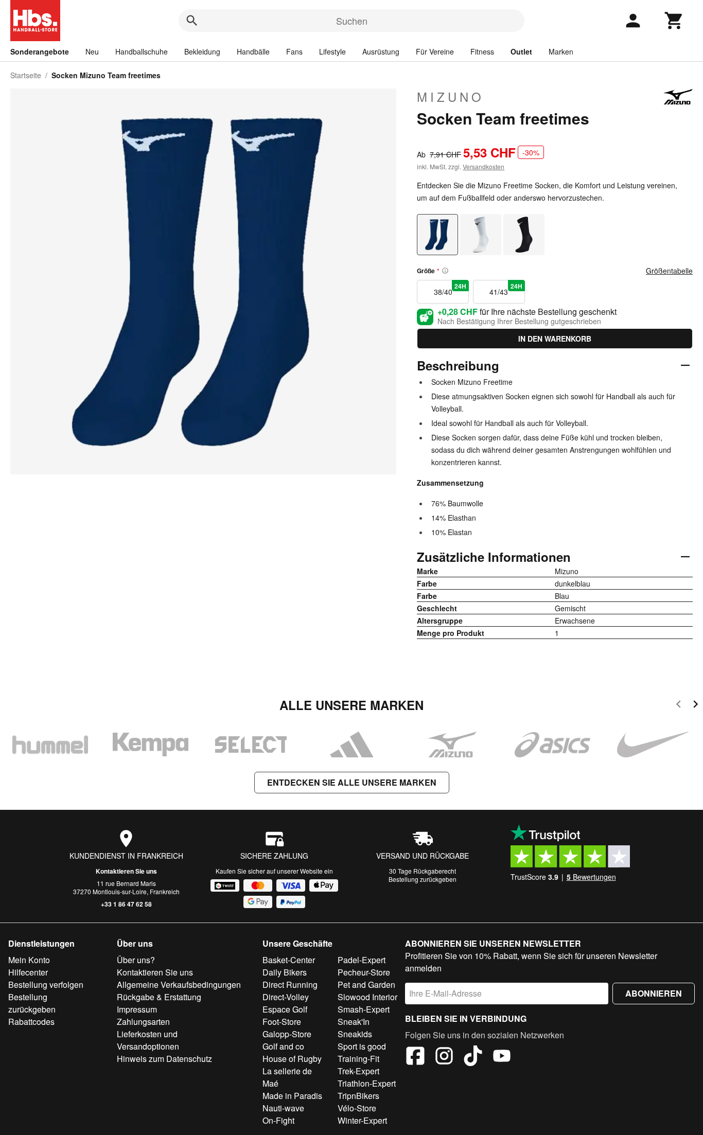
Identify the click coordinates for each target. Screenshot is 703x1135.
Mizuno (450, 96)
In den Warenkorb (554, 338)
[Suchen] (192, 20)
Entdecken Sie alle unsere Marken (351, 782)
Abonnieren (653, 993)
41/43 (505, 289)
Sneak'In (354, 1021)
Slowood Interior (367, 997)
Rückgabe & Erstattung (159, 997)
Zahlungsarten (143, 1021)
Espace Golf (284, 1009)
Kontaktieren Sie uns (126, 871)
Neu (92, 51)
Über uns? (136, 960)
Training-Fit (358, 1059)
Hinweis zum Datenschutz (164, 1059)
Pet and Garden (366, 984)
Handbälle (253, 51)
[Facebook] (415, 1057)
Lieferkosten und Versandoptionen (148, 1040)
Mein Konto (29, 960)
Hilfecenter (28, 972)
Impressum (137, 1009)
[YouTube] (501, 1057)
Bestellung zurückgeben (422, 879)
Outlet (521, 51)
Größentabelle (669, 270)
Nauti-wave (283, 1108)
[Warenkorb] (674, 20)
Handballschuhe (141, 51)
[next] (695, 706)
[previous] (678, 706)
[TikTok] (473, 1057)
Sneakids (355, 1034)
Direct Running (290, 984)
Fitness (482, 51)
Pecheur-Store (364, 972)
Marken (561, 51)
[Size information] (445, 270)
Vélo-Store (357, 1108)
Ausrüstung (380, 51)
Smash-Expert (364, 1009)
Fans (294, 51)
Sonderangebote (39, 51)
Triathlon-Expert (367, 1083)
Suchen (351, 20)
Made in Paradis (292, 1096)
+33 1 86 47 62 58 (126, 904)
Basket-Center (288, 960)
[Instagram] (444, 1057)
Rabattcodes (31, 1021)
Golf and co (283, 1046)
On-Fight (278, 1120)
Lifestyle (332, 51)
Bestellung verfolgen (45, 984)
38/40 (450, 289)
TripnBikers (358, 1096)
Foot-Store (281, 1021)
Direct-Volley (285, 997)
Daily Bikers (284, 972)
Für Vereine (435, 51)
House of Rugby (292, 1059)
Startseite (25, 75)
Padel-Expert (361, 960)
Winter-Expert (362, 1120)
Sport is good (362, 1046)
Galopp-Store (286, 1034)
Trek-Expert (358, 1071)
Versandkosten (483, 166)
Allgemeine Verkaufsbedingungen (179, 984)
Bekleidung (202, 51)
